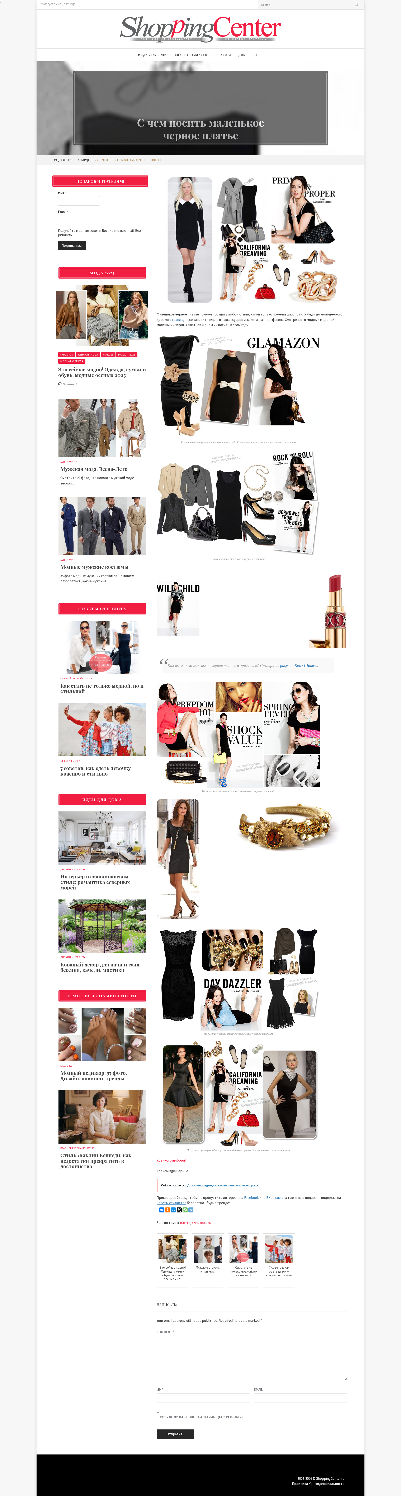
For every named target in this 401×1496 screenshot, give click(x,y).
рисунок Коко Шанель (298, 665)
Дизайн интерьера (73, 869)
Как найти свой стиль (76, 678)
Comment (165, 1332)
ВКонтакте (275, 1197)
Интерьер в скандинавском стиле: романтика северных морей (95, 882)
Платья (185, 1223)
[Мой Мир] (173, 1209)
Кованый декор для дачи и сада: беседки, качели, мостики (100, 967)
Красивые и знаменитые (77, 1148)
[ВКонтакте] (161, 1209)
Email (258, 1389)
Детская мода (70, 760)
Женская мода (88, 354)
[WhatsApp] (185, 1209)
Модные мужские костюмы (94, 566)
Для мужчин (68, 461)
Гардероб (66, 354)
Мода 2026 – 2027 (153, 55)
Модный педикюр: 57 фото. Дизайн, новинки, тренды (93, 1075)
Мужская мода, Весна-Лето (94, 468)
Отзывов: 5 (70, 384)
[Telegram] (190, 1209)
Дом (242, 55)
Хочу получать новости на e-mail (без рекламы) (201, 1417)
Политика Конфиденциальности (318, 1483)
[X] (179, 1209)
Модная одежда (71, 361)
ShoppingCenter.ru (330, 1478)
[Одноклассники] (167, 1209)
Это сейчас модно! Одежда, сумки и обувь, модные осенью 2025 (102, 372)
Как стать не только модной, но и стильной (102, 688)
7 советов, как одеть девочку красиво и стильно (95, 771)
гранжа (177, 319)
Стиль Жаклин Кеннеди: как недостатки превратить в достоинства (95, 1160)
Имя (160, 1389)
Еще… (258, 55)
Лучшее (108, 354)
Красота (224, 55)
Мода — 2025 (126, 354)
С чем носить (201, 1223)
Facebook (251, 1197)
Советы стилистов (192, 55)
